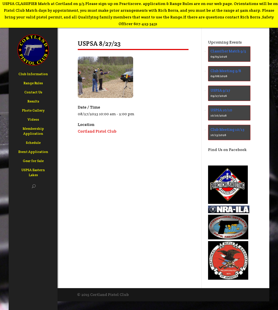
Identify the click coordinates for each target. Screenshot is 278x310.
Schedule (33, 143)
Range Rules (33, 83)
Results (33, 101)
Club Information (33, 74)
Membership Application (33, 131)
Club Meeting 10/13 (227, 129)
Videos (33, 119)
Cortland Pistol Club (97, 131)
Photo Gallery (33, 110)
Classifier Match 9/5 (228, 51)
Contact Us (33, 92)
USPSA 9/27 (220, 90)
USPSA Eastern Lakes (33, 172)
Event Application (33, 152)
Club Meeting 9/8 (225, 70)
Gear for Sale (33, 161)
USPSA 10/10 (221, 110)
